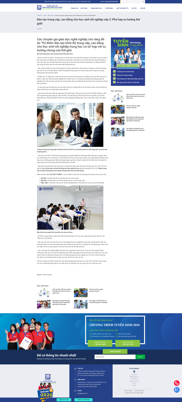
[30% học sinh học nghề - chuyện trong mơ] (80, 292)
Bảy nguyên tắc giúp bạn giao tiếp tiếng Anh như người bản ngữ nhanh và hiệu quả (61, 302)
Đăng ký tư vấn (64, 399)
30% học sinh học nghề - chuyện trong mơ (96, 290)
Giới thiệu (83, 8)
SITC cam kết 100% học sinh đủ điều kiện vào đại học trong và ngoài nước (61, 291)
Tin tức (133, 8)
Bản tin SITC (51, 15)
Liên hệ (142, 8)
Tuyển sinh (109, 8)
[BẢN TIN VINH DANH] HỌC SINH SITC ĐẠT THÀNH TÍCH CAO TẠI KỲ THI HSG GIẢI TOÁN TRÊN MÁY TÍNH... (67, 1)
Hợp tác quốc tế (122, 8)
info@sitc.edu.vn (82, 393)
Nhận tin (140, 357)
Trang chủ (74, 8)
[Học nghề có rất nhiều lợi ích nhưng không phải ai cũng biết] (80, 304)
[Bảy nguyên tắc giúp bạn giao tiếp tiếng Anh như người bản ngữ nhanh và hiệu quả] (44, 304)
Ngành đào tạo (96, 8)
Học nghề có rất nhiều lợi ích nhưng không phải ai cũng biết (98, 301)
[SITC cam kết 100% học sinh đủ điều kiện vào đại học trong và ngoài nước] (44, 292)
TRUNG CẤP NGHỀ (100, 343)
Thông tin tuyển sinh (83, 399)
